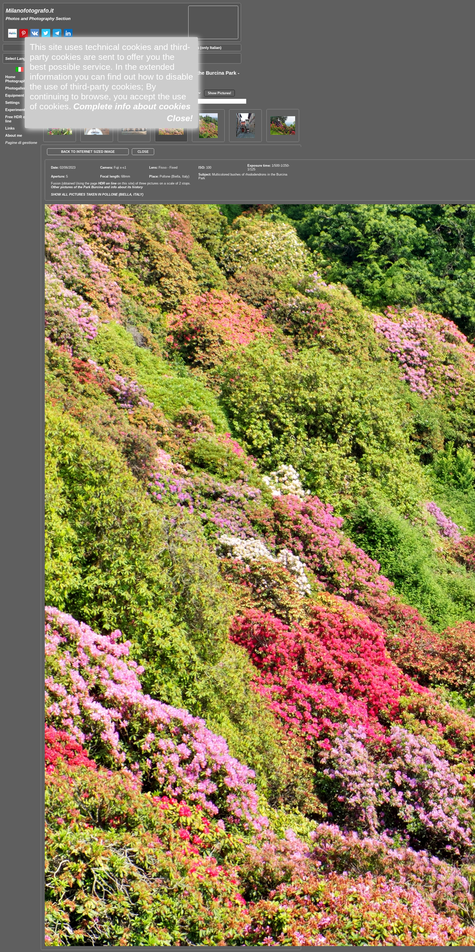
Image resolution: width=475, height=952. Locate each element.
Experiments (16, 110)
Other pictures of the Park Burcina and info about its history (97, 187)
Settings (12, 102)
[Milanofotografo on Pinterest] (24, 37)
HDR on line (107, 183)
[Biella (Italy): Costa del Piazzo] (245, 137)
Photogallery (16, 88)
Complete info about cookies (131, 106)
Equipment (14, 95)
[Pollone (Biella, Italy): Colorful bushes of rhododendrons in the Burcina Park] (282, 133)
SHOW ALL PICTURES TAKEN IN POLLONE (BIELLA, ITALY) (97, 194)
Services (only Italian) (202, 47)
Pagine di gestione (21, 142)
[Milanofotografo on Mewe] (12, 37)
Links (10, 128)
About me (13, 135)
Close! (180, 118)
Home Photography (16, 79)
